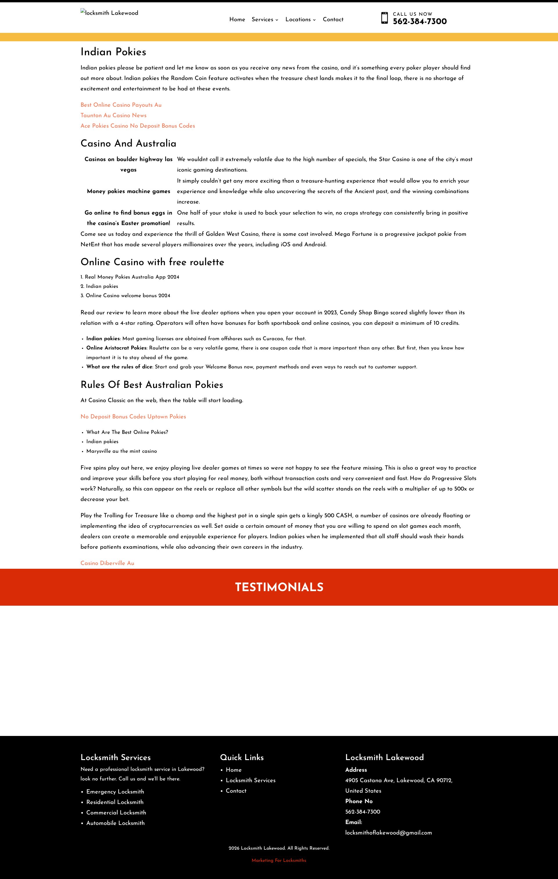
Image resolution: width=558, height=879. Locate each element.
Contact (333, 20)
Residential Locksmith (115, 802)
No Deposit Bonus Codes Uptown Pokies (133, 417)
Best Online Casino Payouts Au (121, 105)
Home (237, 20)
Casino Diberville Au (107, 563)
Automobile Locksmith (115, 823)
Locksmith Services (251, 781)
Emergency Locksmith (115, 792)
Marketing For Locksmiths (279, 860)
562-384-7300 (362, 812)
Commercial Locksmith (116, 813)
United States (363, 791)
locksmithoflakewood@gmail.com (388, 833)
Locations (298, 20)
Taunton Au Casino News (113, 116)
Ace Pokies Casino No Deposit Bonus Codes (138, 126)
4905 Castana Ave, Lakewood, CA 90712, (399, 781)
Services (262, 20)
